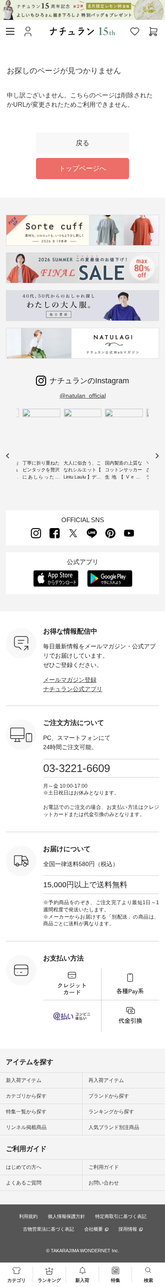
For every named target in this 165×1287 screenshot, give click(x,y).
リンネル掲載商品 (26, 1127)
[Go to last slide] (8, 456)
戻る (82, 143)
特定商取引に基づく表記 (120, 1216)
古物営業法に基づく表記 (48, 1229)
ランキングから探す (111, 1112)
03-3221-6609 (76, 768)
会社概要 (93, 1229)
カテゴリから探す (26, 1096)
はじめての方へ (23, 1167)
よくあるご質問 (23, 1183)
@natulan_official (83, 396)
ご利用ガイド (103, 1167)
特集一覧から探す (26, 1112)
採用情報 (127, 1229)
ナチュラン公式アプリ (72, 689)
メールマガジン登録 (69, 680)
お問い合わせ (103, 1183)
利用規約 (28, 1216)
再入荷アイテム (106, 1080)
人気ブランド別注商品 (113, 1127)
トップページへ (82, 168)
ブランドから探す (108, 1096)
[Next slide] (157, 456)
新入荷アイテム (23, 1080)
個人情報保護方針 (66, 1216)
